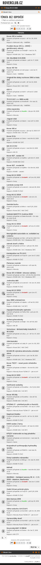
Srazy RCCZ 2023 (14, 224)
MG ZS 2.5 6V (12, 146)
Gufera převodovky (15, 319)
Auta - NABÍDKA (18, 74)
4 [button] (21, 29)
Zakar (24, 138)
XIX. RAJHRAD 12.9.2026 (16, 58)
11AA (23, 238)
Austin (24, 111)
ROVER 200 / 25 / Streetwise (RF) (24, 54)
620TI (24, 92)
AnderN (24, 177)
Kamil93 (25, 406)
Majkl (23, 322)
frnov (23, 246)
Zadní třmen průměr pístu (18, 489)
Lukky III (24, 343)
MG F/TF (16, 534)
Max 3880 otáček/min (16, 300)
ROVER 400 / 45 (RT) (20, 133)
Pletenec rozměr (14, 263)
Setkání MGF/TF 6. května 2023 (20, 214)
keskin (24, 426)
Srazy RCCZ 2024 (14, 195)
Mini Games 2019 (14, 499)
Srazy (15, 64)
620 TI (9, 89)
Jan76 (24, 416)
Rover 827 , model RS (15, 165)
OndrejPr (25, 50)
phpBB (27, 556)
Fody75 (24, 256)
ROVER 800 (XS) (18, 162)
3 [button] (19, 29)
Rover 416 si (11, 128)
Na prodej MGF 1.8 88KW (16, 528)
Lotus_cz (25, 334)
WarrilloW (25, 101)
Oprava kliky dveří (14, 518)
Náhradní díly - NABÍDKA (21, 42)
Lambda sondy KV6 (15, 185)
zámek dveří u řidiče (15, 244)
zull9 (23, 82)
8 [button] (27, 29)
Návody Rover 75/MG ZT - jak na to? (25, 372)
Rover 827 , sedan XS (15, 156)
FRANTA (24, 450)
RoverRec (25, 387)
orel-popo (25, 70)
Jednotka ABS (12, 281)
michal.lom (26, 438)
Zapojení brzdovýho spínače (19, 310)
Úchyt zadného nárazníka (17, 458)
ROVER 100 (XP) (18, 142)
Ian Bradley (13, 556)
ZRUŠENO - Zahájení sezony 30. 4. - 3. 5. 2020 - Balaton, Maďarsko (23, 478)
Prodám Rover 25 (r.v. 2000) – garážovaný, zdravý (19, 47)
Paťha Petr (25, 312)
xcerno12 (25, 187)
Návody (16, 115)
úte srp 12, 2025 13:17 (33, 131)
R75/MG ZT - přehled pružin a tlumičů (22, 404)
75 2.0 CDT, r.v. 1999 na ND (17, 99)
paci (23, 38)
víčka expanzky (13, 109)
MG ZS (15, 152)
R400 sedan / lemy (15, 424)
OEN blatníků (12, 341)
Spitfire (24, 158)
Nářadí (9, 467)
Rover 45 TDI (12, 68)
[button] (11, 28)
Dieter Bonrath (26, 216)
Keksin (24, 60)
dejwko (24, 302)
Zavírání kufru (12, 204)
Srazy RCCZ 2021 (13, 375)
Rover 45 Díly (12, 395)
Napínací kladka (13, 414)
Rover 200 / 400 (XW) (20, 86)
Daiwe (24, 530)
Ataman (25, 265)
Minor (24, 207)
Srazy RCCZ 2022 (14, 290)
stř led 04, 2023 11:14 (32, 238)
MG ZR (15, 326)
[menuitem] (11, 8)
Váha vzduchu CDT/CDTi (17, 509)
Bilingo (24, 460)
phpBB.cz (37, 561)
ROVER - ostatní (18, 172)
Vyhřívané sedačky (15, 385)
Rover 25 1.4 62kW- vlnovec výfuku (21, 273)
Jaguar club (12, 119)
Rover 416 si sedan (14, 36)
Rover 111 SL (11, 136)
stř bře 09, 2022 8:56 (33, 275)
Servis (15, 442)
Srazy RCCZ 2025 (14, 175)
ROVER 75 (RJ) (18, 191)
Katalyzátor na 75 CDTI (16, 253)
